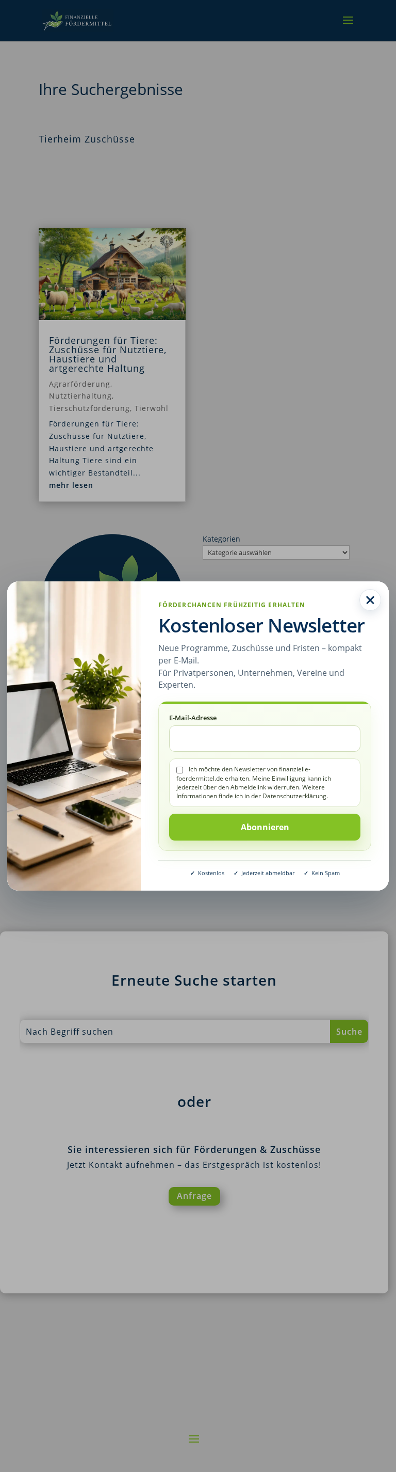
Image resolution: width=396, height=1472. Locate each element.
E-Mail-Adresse (193, 717)
